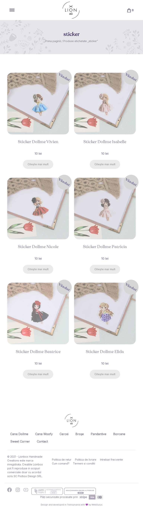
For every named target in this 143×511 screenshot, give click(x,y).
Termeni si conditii (84, 463)
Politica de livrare (85, 459)
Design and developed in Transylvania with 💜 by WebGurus (71, 504)
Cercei (64, 434)
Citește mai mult (38, 164)
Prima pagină (53, 41)
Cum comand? (60, 463)
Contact (42, 441)
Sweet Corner (20, 441)
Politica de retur (61, 459)
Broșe (79, 434)
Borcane (119, 434)
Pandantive (98, 434)
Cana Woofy (44, 434)
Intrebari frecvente (111, 459)
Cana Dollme (19, 434)
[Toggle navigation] (12, 10)
